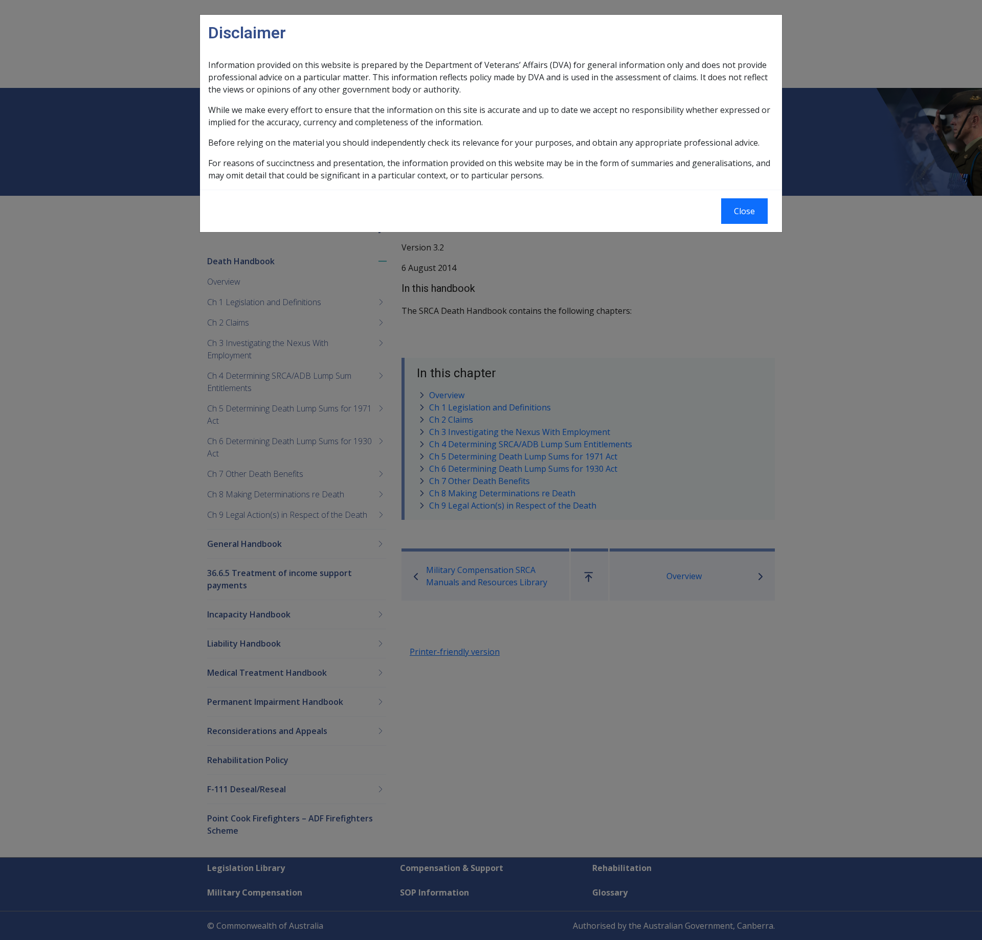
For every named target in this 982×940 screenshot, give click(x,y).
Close (744, 211)
